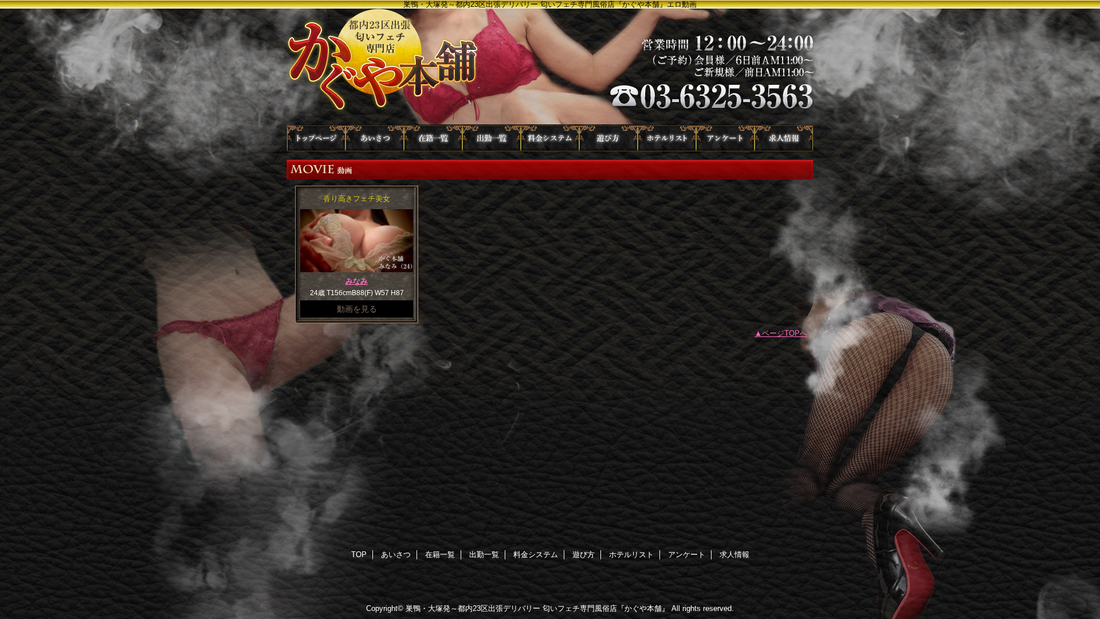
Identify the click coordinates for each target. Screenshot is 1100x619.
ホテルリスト (667, 138)
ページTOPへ (784, 333)
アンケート (725, 138)
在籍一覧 (433, 138)
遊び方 (608, 138)
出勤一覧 (491, 138)
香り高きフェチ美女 (356, 198)
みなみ (356, 281)
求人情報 (784, 138)
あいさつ (374, 138)
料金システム (550, 138)
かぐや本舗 (550, 67)
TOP (316, 138)
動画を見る (357, 309)
